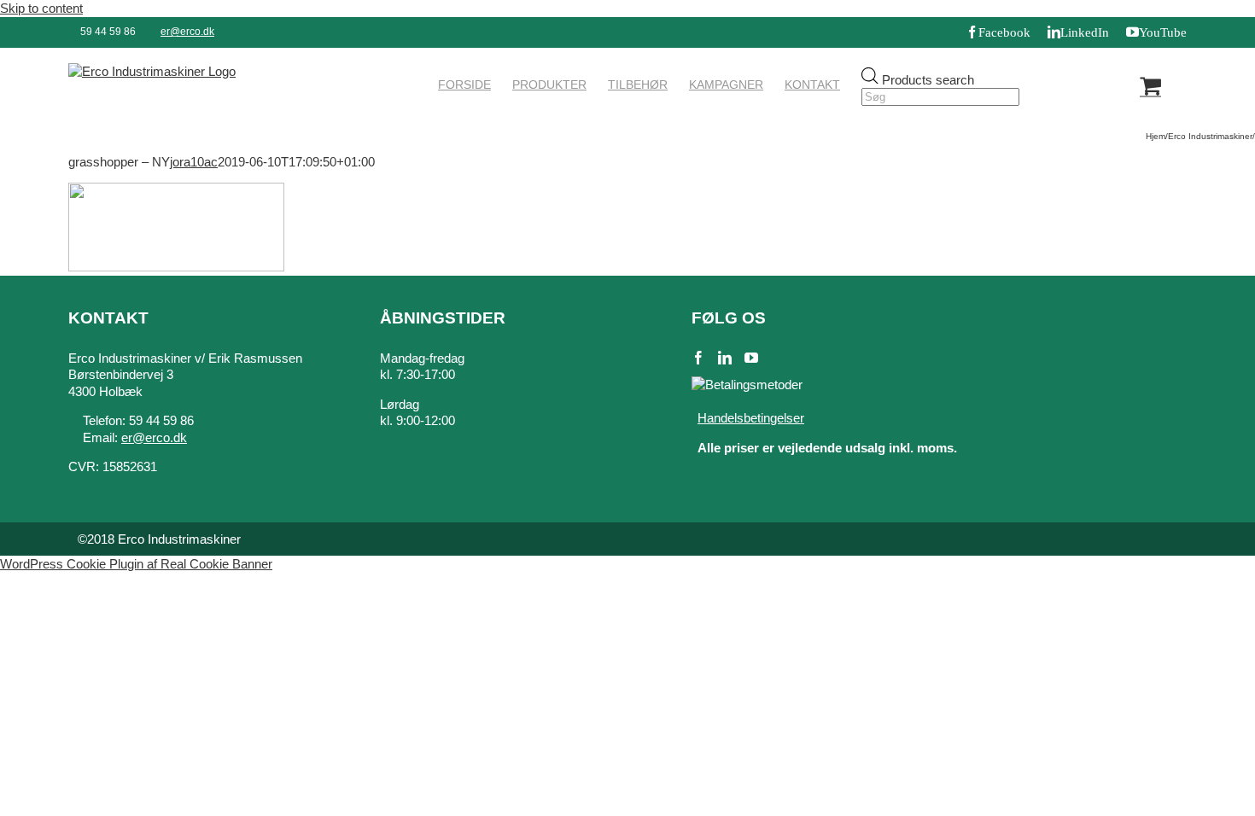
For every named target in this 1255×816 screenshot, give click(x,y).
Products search (928, 79)
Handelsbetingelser (751, 418)
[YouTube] (751, 357)
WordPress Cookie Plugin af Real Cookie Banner (136, 564)
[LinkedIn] (725, 357)
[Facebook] (698, 357)
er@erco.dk (187, 32)
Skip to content (41, 8)
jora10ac (194, 161)
